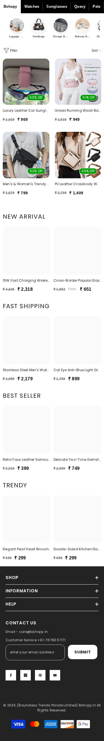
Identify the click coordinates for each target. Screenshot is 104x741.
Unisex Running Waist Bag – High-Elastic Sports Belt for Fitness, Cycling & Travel (78, 110)
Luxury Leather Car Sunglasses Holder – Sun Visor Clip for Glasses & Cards (26, 110)
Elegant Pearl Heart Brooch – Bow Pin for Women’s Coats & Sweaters (27, 549)
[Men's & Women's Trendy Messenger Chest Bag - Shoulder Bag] (26, 155)
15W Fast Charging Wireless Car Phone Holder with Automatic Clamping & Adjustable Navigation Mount (27, 280)
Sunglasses (56, 6)
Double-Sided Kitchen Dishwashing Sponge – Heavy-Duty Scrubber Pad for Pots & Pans (78, 549)
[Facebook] (11, 675)
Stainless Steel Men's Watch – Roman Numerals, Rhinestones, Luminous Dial (27, 370)
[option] (26, 261)
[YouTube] (55, 675)
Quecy (79, 6)
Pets (96, 6)
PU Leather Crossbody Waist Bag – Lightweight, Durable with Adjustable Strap (78, 184)
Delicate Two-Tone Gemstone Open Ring (78, 459)
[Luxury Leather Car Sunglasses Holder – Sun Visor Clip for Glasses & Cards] (26, 82)
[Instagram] (25, 675)
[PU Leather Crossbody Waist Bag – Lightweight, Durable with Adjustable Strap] (78, 155)
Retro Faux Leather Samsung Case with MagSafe (27, 459)
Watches (31, 6)
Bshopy (10, 6)
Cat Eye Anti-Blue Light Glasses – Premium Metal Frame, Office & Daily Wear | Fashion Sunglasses (78, 370)
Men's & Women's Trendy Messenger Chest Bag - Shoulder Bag (26, 184)
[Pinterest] (40, 675)
